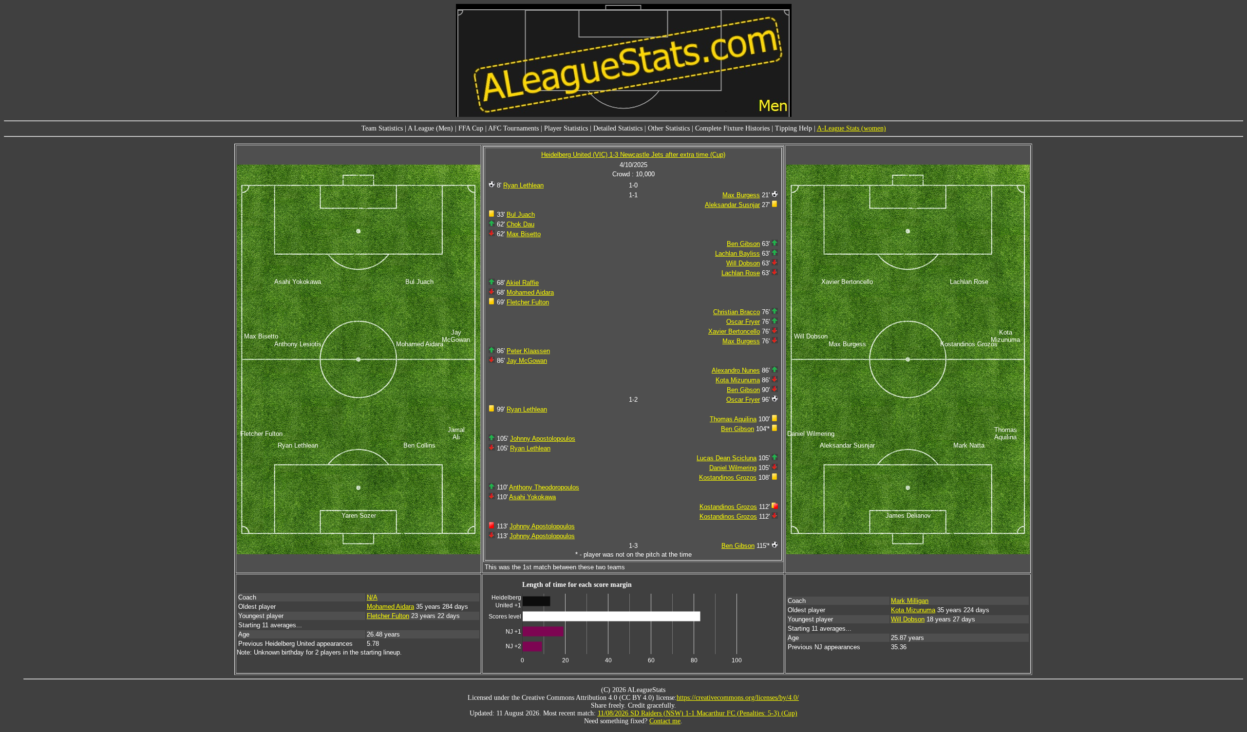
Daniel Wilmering (732, 467)
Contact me (664, 721)
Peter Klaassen (528, 351)
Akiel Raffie (522, 282)
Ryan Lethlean (523, 185)
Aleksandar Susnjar (732, 204)
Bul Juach (521, 214)
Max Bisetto (524, 234)
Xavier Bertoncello (734, 331)
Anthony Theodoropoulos (544, 487)
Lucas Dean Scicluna (726, 458)
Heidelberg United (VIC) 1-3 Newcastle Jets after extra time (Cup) (633, 154)
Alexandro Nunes (736, 370)
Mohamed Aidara (530, 292)
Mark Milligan (909, 600)
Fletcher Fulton (528, 302)
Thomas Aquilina (733, 419)
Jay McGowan (527, 360)
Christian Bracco (736, 312)
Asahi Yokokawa (532, 497)
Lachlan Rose (740, 273)
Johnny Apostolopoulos (542, 438)
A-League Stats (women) (851, 128)
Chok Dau (520, 224)
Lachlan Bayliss (737, 253)
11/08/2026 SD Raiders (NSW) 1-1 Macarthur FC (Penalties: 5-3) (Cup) (697, 713)
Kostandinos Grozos (727, 477)
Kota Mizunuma (738, 380)
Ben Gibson (743, 243)
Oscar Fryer (743, 321)
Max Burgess (741, 195)
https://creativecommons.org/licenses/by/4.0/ (738, 697)
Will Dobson (743, 263)
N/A (372, 597)
